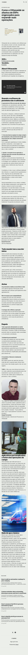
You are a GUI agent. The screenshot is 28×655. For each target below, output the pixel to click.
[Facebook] (15, 632)
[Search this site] (24, 2)
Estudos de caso (6, 7)
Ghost (16, 644)
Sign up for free (14, 641)
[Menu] (26, 2)
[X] (12, 632)
